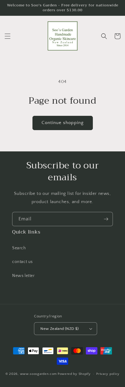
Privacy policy (108, 374)
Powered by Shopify (74, 374)
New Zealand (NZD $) (59, 329)
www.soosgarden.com (38, 374)
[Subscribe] (106, 219)
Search (19, 248)
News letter (23, 275)
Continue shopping (63, 122)
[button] (7, 36)
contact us (22, 261)
